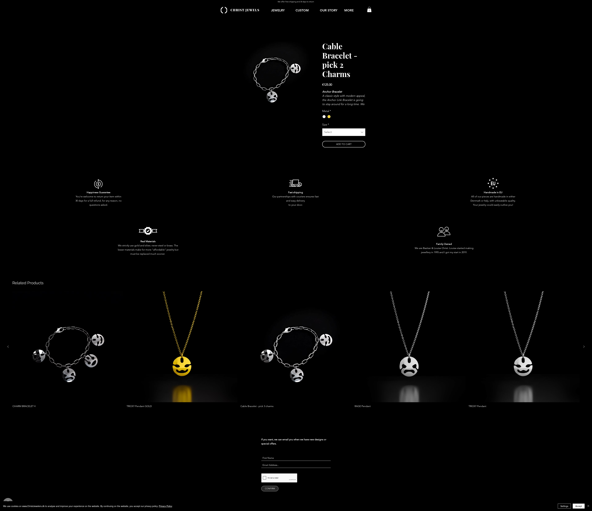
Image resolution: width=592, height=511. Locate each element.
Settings (564, 506)
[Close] (588, 506)
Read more (327, 108)
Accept (578, 506)
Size (325, 128)
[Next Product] (584, 350)
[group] (296, 355)
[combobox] (343, 136)
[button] (355, 10)
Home (230, 30)
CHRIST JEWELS (244, 10)
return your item (105, 200)
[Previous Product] (8, 350)
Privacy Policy (165, 506)
